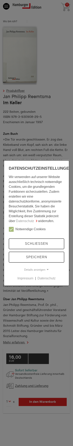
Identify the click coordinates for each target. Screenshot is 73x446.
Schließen (36, 244)
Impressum (25, 278)
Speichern (36, 257)
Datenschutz (25, 221)
